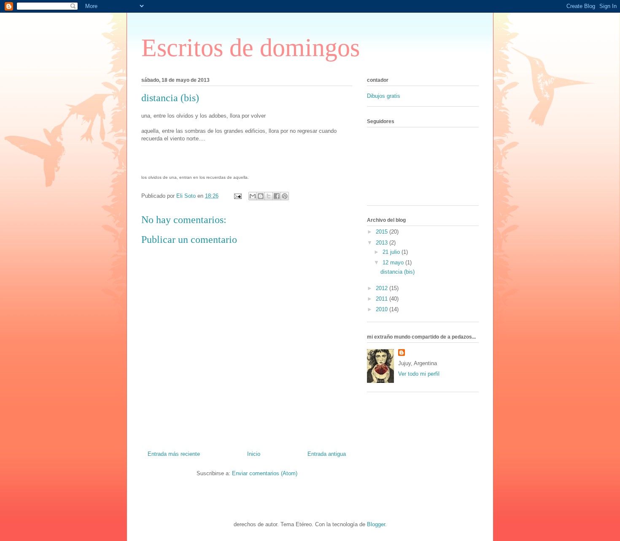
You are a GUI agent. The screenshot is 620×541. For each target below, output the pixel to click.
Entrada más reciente (174, 454)
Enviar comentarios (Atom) (264, 473)
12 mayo (394, 262)
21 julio (392, 252)
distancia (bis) (397, 272)
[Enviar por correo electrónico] (252, 196)
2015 (382, 232)
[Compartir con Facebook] (276, 196)
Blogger (376, 524)
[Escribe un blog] (260, 196)
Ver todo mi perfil (418, 374)
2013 (382, 243)
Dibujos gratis (383, 96)
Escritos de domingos (250, 48)
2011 (382, 299)
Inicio (253, 454)
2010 (382, 309)
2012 (382, 288)
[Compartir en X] (268, 196)
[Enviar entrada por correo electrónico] (237, 196)
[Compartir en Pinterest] (284, 196)
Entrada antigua (326, 454)
